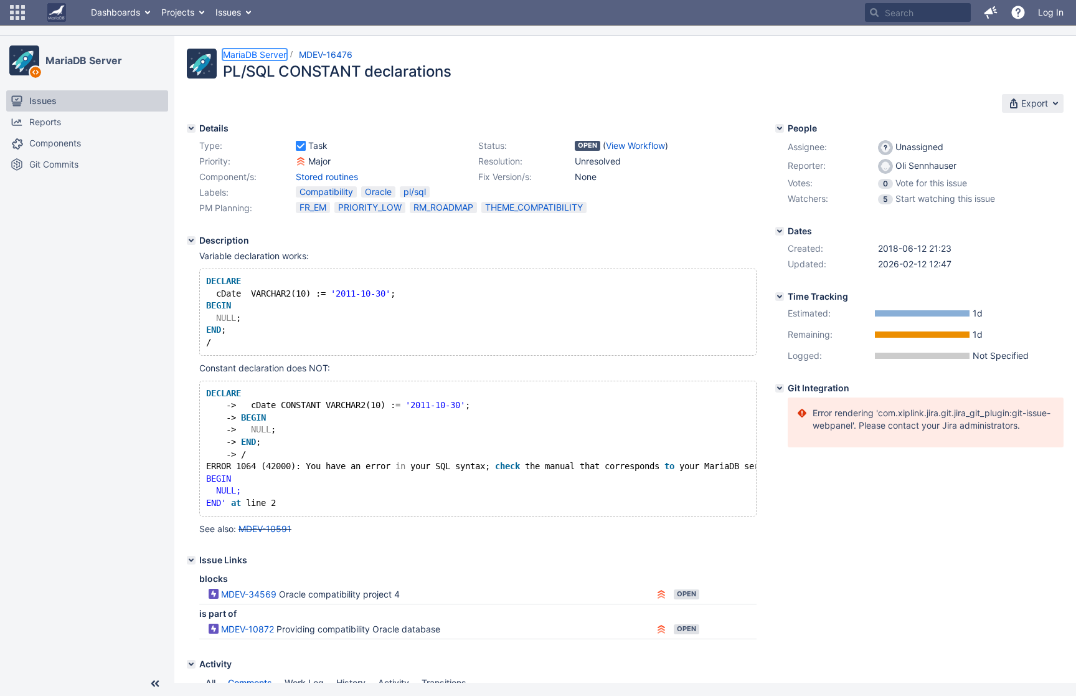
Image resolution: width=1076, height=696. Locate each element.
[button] (17, 12)
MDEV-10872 (247, 629)
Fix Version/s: (505, 176)
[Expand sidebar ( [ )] (155, 683)
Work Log (304, 682)
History (351, 682)
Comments (250, 682)
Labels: (214, 192)
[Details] (191, 128)
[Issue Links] (191, 560)
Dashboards (115, 12)
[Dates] (779, 231)
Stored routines (327, 176)
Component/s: (228, 176)
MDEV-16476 (325, 54)
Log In (1051, 12)
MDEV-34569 (248, 594)
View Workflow (635, 145)
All (210, 682)
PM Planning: (225, 208)
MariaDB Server (83, 60)
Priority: (214, 161)
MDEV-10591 (264, 528)
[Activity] (191, 664)
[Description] (191, 240)
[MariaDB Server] (24, 60)
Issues (228, 12)
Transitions (444, 682)
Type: (210, 145)
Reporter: (807, 165)
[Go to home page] (56, 12)
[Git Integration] (779, 388)
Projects (177, 12)
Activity (393, 682)
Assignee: (807, 146)
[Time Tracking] (779, 296)
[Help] (1018, 12)
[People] (779, 128)
